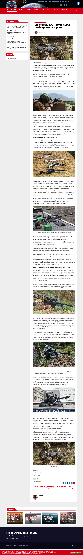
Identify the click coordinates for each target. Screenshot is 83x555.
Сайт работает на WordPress (11, 545)
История (17, 514)
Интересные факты (11, 514)
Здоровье (56, 9)
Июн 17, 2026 (12, 521)
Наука (20, 9)
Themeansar (27, 545)
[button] (76, 10)
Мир (43, 9)
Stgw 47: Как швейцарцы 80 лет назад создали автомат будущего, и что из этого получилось (16, 32)
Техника (27, 9)
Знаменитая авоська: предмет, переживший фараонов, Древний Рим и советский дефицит (16, 42)
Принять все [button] (78, 552)
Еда (48, 9)
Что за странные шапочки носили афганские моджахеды (65, 487)
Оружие (36, 9)
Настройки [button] (72, 552)
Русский (10, 11)
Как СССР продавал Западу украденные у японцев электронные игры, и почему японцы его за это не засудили (17, 26)
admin (41, 31)
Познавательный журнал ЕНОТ (22, 533)
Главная (13, 9)
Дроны (45, 516)
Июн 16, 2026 (47, 521)
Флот (52, 516)
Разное (12, 516)
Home (68, 545)
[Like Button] (34, 479)
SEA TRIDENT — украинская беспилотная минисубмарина (50, 520)
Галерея (64, 9)
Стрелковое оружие (33, 516)
